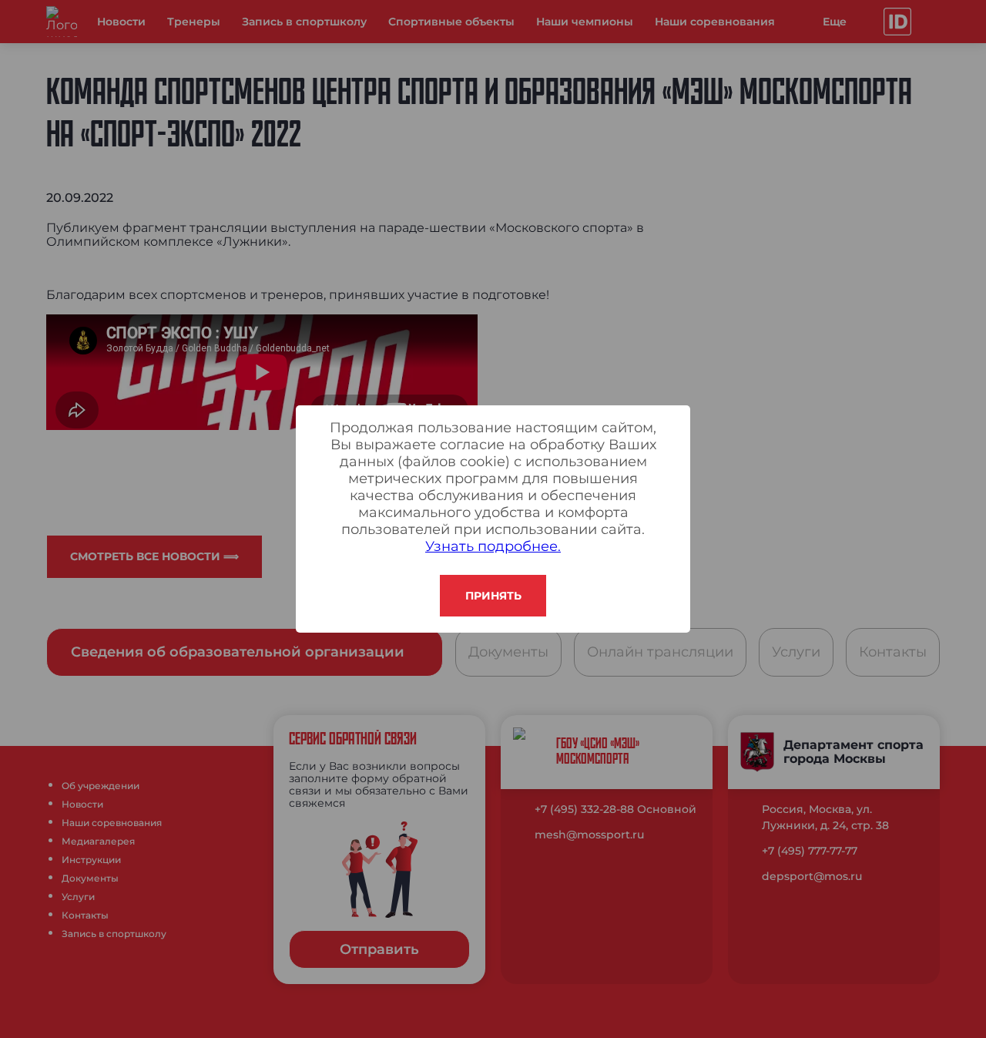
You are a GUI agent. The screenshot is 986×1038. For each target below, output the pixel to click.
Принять (493, 596)
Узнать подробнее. (493, 546)
